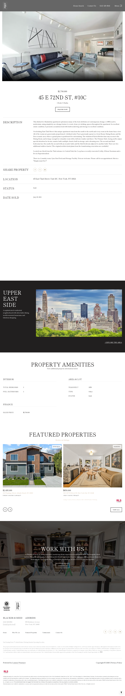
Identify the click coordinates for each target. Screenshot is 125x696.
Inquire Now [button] (62, 109)
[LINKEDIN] (115, 632)
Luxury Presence (19, 662)
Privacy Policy (116, 662)
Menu (117, 5)
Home (5, 632)
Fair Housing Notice (8, 642)
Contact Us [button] (62, 566)
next (10, 509)
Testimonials (46, 632)
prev (5, 509)
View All (116, 510)
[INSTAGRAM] (110, 632)
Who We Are (16, 632)
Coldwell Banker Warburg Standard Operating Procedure (29, 642)
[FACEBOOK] (105, 632)
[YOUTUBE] (120, 632)
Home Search (78, 5)
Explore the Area (114, 342)
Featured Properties (31, 632)
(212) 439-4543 (105, 5)
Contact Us (59, 632)
